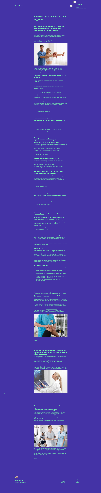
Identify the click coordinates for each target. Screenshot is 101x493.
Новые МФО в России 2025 (51, 309)
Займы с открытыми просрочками (55, 362)
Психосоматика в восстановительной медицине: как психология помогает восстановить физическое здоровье (47, 408)
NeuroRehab (19, 6)
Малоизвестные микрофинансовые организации (54, 70)
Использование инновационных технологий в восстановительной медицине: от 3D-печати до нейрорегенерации (50, 352)
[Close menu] (74, 2)
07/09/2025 (35, 340)
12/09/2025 (35, 283)
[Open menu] (71, 6)
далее (4, 337)
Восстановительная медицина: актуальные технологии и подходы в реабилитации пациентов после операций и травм (49, 28)
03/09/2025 (35, 458)
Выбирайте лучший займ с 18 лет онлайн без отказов (44, 453)
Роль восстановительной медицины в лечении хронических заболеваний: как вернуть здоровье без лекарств (50, 295)
